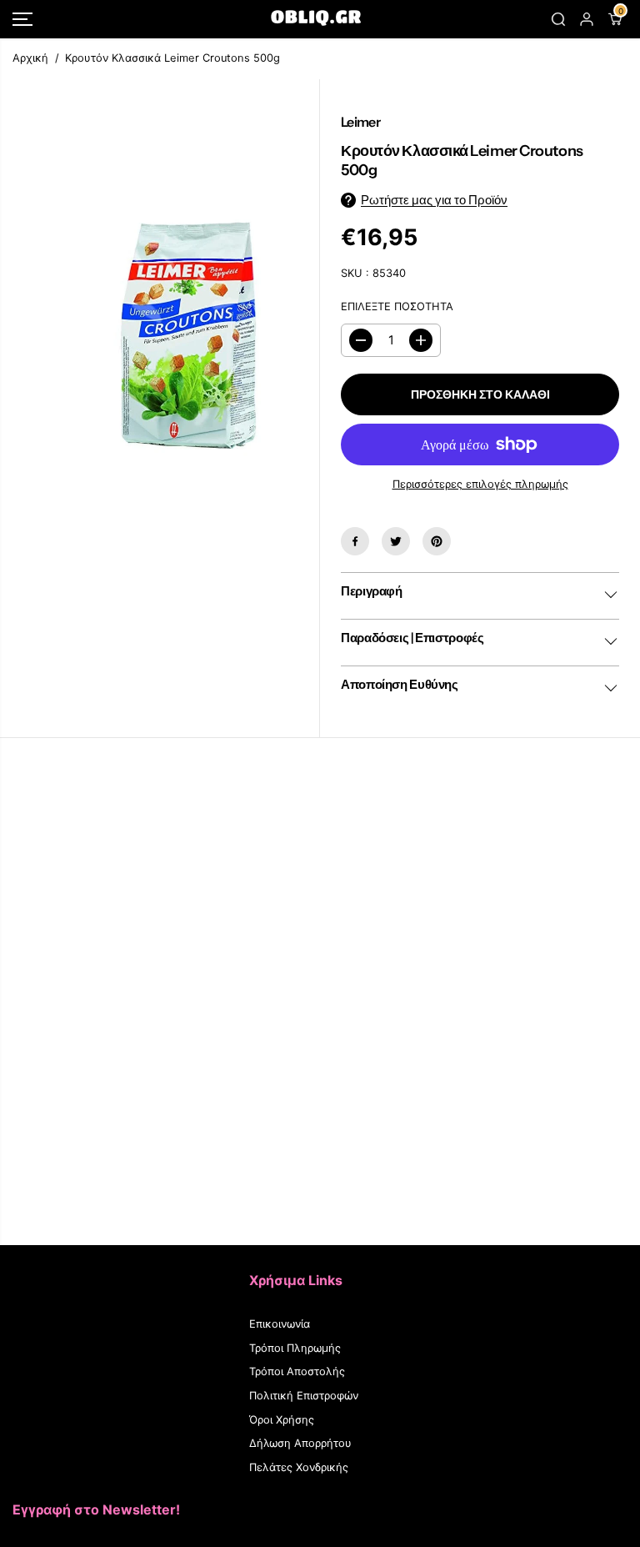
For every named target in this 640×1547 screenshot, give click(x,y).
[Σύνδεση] (586, 19)
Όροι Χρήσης (281, 1420)
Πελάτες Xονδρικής (298, 1467)
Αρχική (30, 58)
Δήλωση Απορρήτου (300, 1443)
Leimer (360, 121)
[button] (22, 19)
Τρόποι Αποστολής (297, 1371)
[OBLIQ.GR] (316, 19)
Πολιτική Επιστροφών (303, 1395)
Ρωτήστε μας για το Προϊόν (434, 200)
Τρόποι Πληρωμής (295, 1348)
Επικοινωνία (279, 1324)
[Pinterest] (436, 541)
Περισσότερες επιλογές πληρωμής (480, 484)
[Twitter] (396, 541)
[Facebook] (355, 541)
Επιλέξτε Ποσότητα (397, 306)
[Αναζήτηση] (558, 19)
